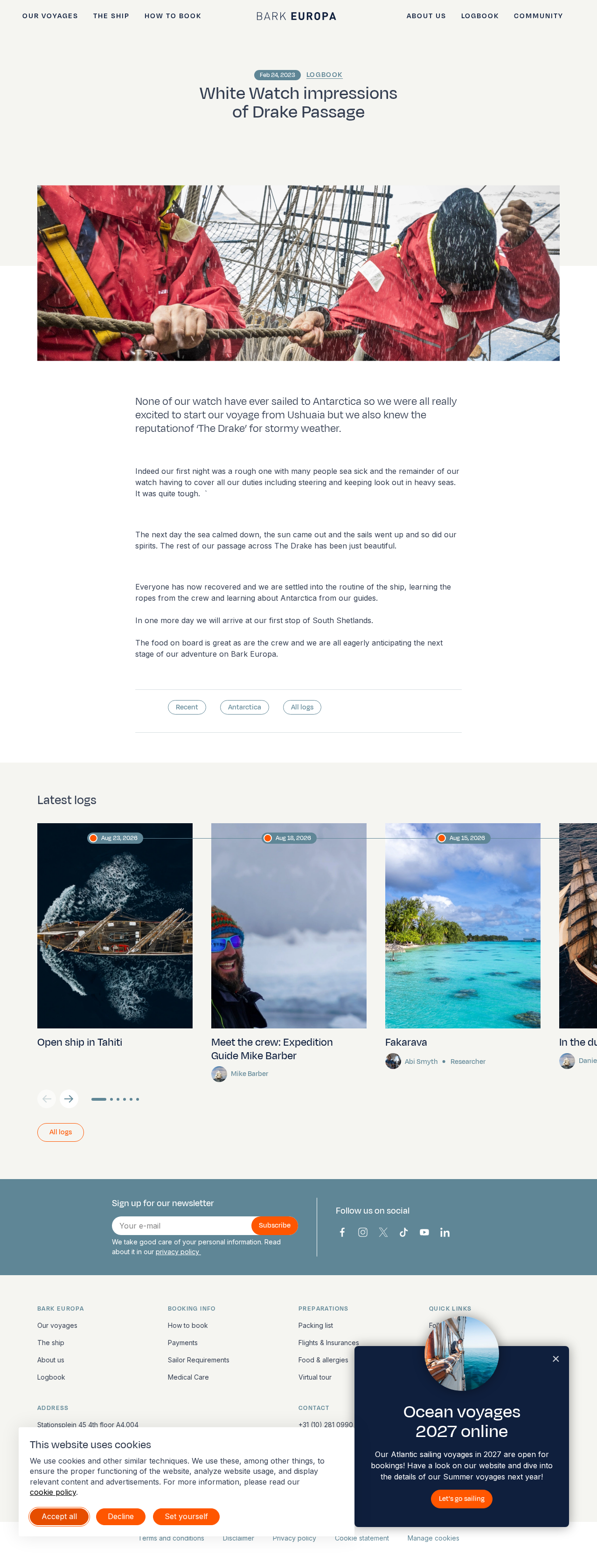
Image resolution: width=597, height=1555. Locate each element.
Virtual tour (315, 1377)
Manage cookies (433, 1538)
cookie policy (53, 1492)
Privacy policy (294, 1538)
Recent (187, 707)
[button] (69, 1099)
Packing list (315, 1325)
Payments (183, 1343)
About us (426, 16)
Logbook (480, 16)
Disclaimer (238, 1538)
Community (538, 16)
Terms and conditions (171, 1538)
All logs (302, 707)
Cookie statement (362, 1538)
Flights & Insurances (328, 1343)
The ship (111, 16)
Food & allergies (323, 1360)
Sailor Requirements (198, 1360)
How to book (173, 16)
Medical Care (188, 1377)
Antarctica (244, 707)
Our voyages (50, 16)
